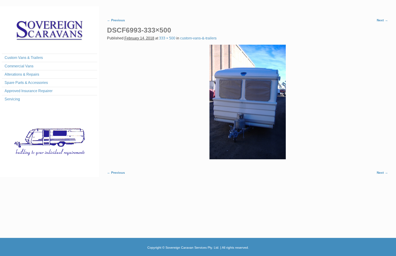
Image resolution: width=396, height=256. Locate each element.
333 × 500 (167, 38)
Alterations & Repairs (22, 74)
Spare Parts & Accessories (26, 83)
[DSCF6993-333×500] (247, 105)
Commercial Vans (19, 66)
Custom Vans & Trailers (24, 58)
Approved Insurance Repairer (28, 91)
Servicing (12, 99)
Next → (382, 20)
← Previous (116, 20)
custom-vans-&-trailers (198, 38)
